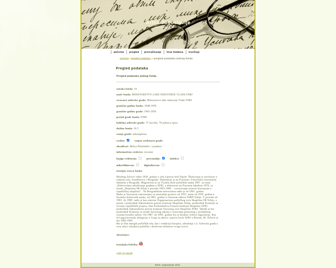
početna (124, 58)
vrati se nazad (124, 253)
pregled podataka (141, 58)
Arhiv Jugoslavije (168, 22)
